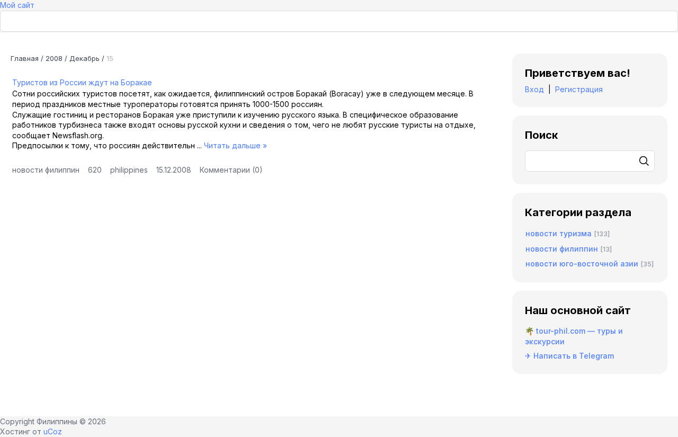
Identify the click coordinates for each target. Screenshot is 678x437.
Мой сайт (17, 5)
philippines (129, 169)
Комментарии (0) (231, 169)
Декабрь (84, 58)
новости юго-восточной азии (581, 263)
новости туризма (558, 233)
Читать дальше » (235, 145)
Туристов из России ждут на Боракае (82, 82)
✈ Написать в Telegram (569, 355)
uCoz (52, 431)
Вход (534, 89)
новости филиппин (45, 169)
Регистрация (579, 89)
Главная (25, 58)
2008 (54, 58)
